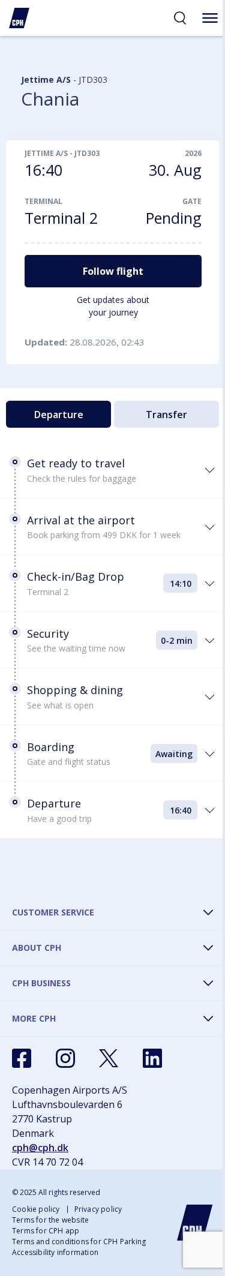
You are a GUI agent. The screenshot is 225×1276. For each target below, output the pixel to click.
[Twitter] (108, 1058)
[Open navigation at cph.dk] (210, 18)
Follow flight (113, 271)
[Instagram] (65, 1058)
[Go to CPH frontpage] (195, 1223)
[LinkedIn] (152, 1058)
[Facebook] (21, 1058)
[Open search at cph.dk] (180, 18)
